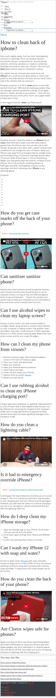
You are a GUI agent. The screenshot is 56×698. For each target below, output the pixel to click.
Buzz (5, 25)
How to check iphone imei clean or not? (14, 672)
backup (28, 375)
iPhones (24, 561)
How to (6, 20)
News (6, 17)
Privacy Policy (9, 692)
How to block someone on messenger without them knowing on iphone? (24, 666)
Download (9, 17)
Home (6, 687)
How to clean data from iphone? (11, 679)
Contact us (8, 695)
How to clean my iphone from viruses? (13, 662)
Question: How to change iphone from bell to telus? (17, 669)
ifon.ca (30, 683)
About (6, 690)
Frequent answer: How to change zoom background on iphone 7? (22, 675)
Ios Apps (7, 22)
